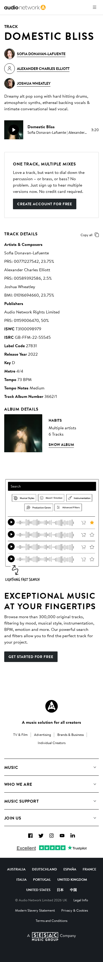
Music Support (21, 801)
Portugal (42, 879)
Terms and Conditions (51, 920)
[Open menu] (94, 7)
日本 (60, 889)
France (89, 869)
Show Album (61, 444)
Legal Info (80, 900)
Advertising (42, 734)
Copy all (86, 234)
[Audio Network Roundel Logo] (51, 706)
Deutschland (44, 869)
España (69, 869)
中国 (73, 889)
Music (11, 767)
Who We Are (18, 784)
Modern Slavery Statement (35, 910)
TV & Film (20, 734)
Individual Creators (51, 742)
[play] (13, 130)
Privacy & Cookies (74, 910)
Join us (12, 818)
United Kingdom (72, 879)
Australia (16, 869)
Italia (21, 879)
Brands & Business (70, 734)
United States (38, 889)
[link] (25, 7)
